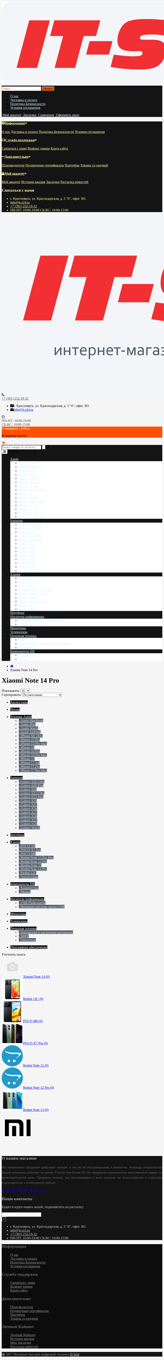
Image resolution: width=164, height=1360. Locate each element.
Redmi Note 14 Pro (32, 601)
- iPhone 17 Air (29, 763)
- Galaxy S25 (28, 801)
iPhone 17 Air (28, 509)
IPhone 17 (26, 505)
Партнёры (72, 165)
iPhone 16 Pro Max (32, 501)
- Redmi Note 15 (30, 865)
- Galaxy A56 (28, 808)
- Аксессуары (28, 877)
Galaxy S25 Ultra (30, 536)
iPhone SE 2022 (30, 482)
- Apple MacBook (31, 720)
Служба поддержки (20, 140)
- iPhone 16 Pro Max (33, 755)
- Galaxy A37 (28, 812)
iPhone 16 (25, 494)
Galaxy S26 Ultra (30, 524)
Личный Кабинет (23, 1335)
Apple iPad (26, 470)
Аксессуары (27, 463)
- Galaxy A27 (28, 820)
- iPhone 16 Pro (29, 751)
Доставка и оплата (23, 100)
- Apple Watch (28, 728)
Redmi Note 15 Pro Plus (35, 590)
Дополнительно (16, 157)
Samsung (16, 520)
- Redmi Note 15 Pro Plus (36, 857)
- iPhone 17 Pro (29, 766)
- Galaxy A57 (28, 804)
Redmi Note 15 (29, 597)
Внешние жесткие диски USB (41, 620)
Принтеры (26, 647)
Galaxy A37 (27, 555)
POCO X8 (26, 578)
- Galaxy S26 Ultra (31, 781)
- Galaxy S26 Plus (31, 785)
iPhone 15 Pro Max (32, 490)
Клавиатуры (28, 655)
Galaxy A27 (27, 563)
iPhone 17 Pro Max (32, 517)
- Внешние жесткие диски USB (41, 906)
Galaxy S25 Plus (30, 540)
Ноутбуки (17, 613)
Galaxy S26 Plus (30, 528)
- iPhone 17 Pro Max (33, 770)
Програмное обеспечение (28, 947)
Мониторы (18, 628)
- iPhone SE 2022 (31, 736)
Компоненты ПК (22, 651)
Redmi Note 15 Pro (32, 593)
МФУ (23, 639)
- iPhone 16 (26, 747)
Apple (14, 459)
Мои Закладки (20, 1342)
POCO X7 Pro (29, 582)
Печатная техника (23, 636)
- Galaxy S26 (28, 789)
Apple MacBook (30, 467)
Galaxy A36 (27, 559)
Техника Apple (21, 717)
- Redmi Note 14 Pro (33, 869)
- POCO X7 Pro (30, 850)
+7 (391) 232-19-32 (23, 206)
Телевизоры (19, 632)
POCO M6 (26, 586)
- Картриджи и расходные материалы (46, 932)
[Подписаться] (4, 1219)
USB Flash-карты (31, 624)
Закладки (53, 182)
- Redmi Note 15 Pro (33, 861)
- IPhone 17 (27, 759)
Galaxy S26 (27, 532)
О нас (14, 96)
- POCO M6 (27, 854)
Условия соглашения (25, 107)
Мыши (24, 659)
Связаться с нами (14, 148)
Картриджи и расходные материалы (45, 643)
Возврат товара (39, 148)
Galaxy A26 (27, 566)
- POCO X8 (27, 846)
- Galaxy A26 (28, 824)
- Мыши (25, 892)
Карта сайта (59, 148)
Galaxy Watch (28, 570)
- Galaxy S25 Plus (31, 797)
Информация (15, 123)
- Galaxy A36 (28, 816)
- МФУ (24, 936)
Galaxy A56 (27, 551)
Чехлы (15, 709)
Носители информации (27, 616)
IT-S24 (74, 1354)
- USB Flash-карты (32, 903)
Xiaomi (15, 574)
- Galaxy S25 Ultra (31, 793)
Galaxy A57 (27, 547)
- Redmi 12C (27, 873)
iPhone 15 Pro (28, 486)
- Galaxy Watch (29, 827)
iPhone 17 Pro (28, 513)
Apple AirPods (29, 478)
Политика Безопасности (27, 104)
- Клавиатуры (29, 888)
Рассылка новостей (74, 182)
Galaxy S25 (27, 543)
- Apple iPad (27, 724)
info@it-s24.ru (20, 202)
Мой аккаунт (14, 173)
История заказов (33, 182)
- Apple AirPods (30, 732)
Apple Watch (28, 474)
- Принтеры (27, 940)
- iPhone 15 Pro (29, 740)
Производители (13, 165)
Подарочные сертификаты (44, 165)
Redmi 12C (26, 605)
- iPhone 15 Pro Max (33, 743)
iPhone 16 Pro (28, 497)
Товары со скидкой (94, 165)
